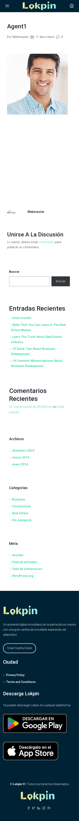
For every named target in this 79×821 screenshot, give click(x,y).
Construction (21, 506)
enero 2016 (20, 464)
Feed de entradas (24, 562)
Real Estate (20, 513)
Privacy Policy (15, 675)
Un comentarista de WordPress (30, 407)
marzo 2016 (21, 457)
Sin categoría (21, 520)
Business (18, 499)
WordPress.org (22, 576)
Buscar (14, 272)
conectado (46, 242)
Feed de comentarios (27, 569)
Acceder (18, 555)
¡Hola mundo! (21, 318)
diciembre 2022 (23, 450)
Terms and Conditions (21, 682)
